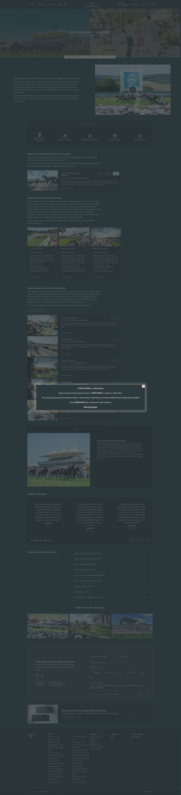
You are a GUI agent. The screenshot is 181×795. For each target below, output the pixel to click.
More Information (90, 407)
